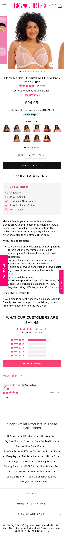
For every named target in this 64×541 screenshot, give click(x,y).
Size (21, 155)
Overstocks (19, 471)
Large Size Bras (21, 461)
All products (47, 436)
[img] (10, 392)
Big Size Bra (11, 441)
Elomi (57, 451)
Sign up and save (31, 514)
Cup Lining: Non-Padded (23, 201)
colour (32, 121)
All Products (28, 436)
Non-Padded (17, 209)
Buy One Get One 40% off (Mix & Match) (26, 451)
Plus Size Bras (13, 476)
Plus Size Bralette (41, 471)
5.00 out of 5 (40, 329)
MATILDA (29, 466)
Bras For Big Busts (45, 441)
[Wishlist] (54, 6)
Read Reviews (31, 94)
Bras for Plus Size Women (30, 446)
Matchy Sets (11, 466)
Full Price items (31, 456)
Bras (26, 441)
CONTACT (31, 493)
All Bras (11, 436)
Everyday (11, 456)
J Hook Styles (53, 456)
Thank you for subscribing (32, 481)
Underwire (15, 192)
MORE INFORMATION (31, 504)
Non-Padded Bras (50, 466)
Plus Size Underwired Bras (41, 476)
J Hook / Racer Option (22, 205)
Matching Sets (44, 461)
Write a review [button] (32, 363)
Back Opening (17, 196)
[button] (27, 85)
